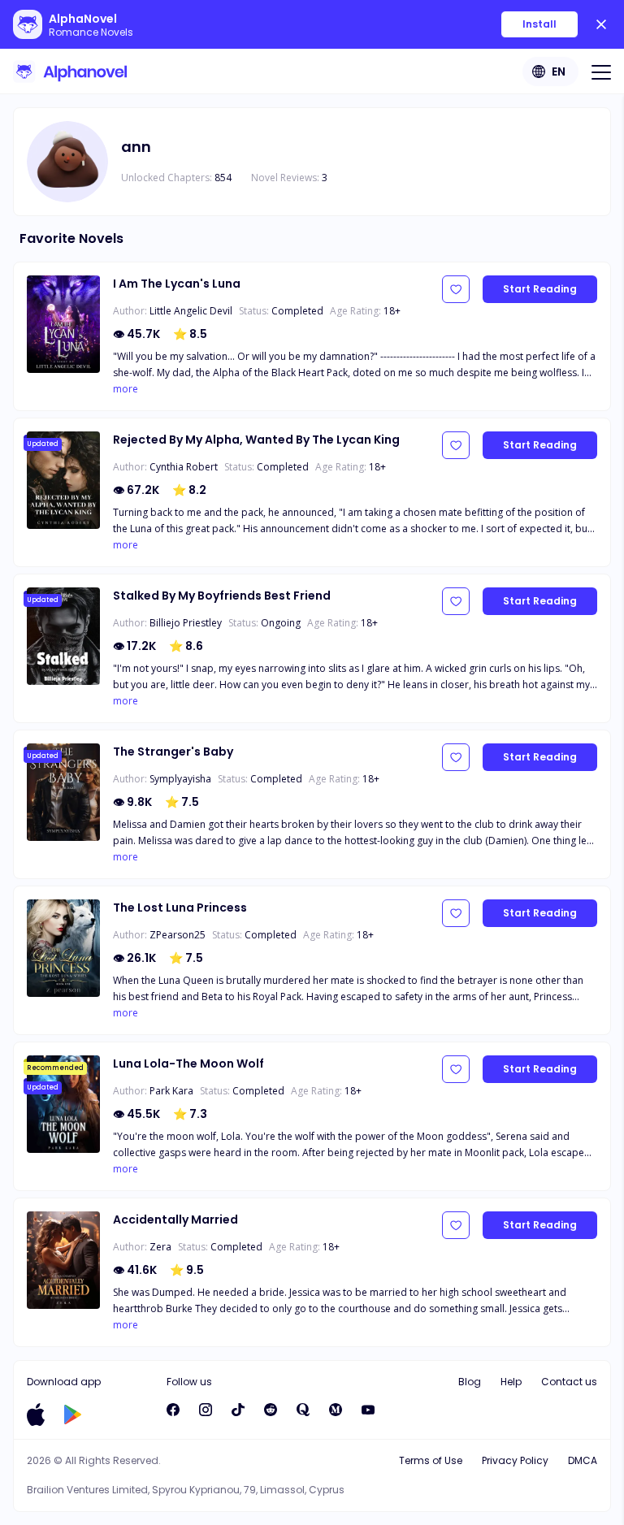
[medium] (335, 1409)
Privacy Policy (515, 1460)
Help (511, 1382)
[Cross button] (601, 24)
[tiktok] (238, 1409)
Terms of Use (430, 1460)
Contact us (569, 1382)
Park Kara (171, 1091)
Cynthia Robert (184, 467)
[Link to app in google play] (72, 1414)
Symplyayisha (180, 779)
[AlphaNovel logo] (70, 71)
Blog (469, 1382)
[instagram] (205, 1409)
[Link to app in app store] (36, 1414)
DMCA (582, 1460)
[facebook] (173, 1409)
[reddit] (270, 1409)
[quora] (303, 1409)
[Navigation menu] (601, 71)
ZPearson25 (178, 935)
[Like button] (456, 289)
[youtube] (368, 1409)
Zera (160, 1247)
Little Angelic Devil (191, 311)
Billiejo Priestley (186, 623)
